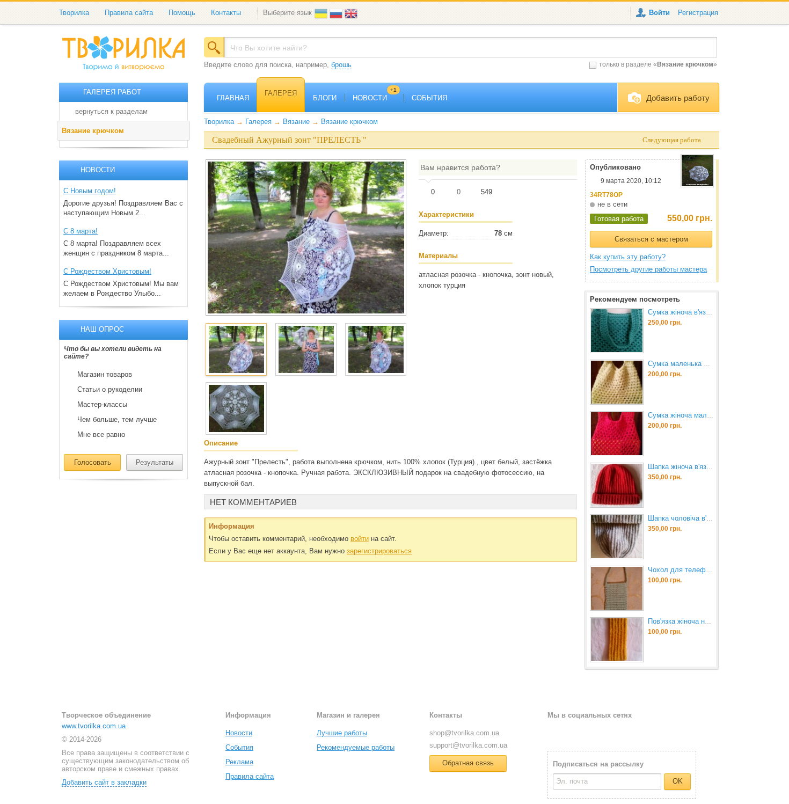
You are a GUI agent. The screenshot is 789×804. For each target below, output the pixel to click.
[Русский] (337, 13)
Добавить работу (678, 98)
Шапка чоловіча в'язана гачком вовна (709, 518)
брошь (341, 65)
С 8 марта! (80, 231)
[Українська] (322, 13)
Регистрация (698, 13)
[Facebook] (555, 732)
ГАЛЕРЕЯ (281, 93)
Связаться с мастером (651, 239)
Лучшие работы (342, 733)
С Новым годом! (89, 191)
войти (359, 539)
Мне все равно (101, 434)
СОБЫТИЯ (429, 98)
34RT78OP (606, 195)
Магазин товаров (104, 374)
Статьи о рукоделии (109, 389)
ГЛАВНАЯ (233, 98)
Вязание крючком (93, 131)
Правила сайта (129, 13)
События (239, 747)
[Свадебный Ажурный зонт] (306, 237)
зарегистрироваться (379, 551)
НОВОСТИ (375, 98)
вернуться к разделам (111, 111)
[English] (352, 13)
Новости (238, 733)
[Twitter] (573, 732)
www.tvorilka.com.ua (94, 726)
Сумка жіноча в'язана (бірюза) (696, 312)
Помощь (182, 13)
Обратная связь (468, 763)
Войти (659, 13)
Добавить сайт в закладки (104, 782)
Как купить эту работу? (628, 257)
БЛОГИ (325, 98)
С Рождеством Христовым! (107, 271)
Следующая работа (671, 140)
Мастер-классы (102, 404)
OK (678, 781)
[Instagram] (590, 732)
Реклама (239, 762)
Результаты (154, 462)
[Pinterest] (607, 732)
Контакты (226, 13)
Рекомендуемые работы (355, 747)
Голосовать (92, 462)
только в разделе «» (658, 64)
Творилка (74, 13)
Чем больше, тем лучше (117, 419)
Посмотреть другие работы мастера (648, 269)
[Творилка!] (129, 57)
